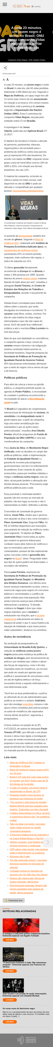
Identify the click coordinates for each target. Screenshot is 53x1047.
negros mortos (30, 278)
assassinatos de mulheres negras (21, 250)
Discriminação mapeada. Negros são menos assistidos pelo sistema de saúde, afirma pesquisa (28, 889)
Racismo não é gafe (20, 856)
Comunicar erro (13, 900)
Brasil (18, 558)
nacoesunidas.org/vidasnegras (28, 191)
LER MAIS (10, 940)
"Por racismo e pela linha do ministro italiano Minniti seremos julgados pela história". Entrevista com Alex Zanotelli (29, 806)
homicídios (27, 704)
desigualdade (26, 236)
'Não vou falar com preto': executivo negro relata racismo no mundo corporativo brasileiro (27, 827)
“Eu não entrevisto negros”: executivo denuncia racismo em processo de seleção (28, 864)
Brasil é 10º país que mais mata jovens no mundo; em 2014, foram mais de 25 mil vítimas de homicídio (29, 780)
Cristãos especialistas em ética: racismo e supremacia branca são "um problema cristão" (30, 817)
